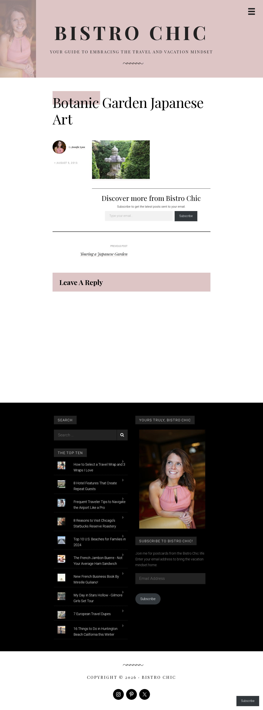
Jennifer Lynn (78, 147)
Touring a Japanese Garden (103, 254)
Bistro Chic (131, 32)
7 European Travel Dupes (92, 614)
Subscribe (186, 216)
